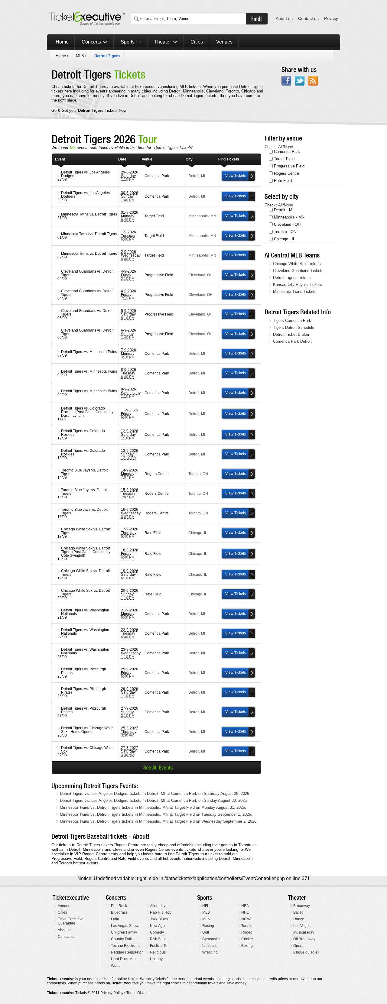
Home (62, 41)
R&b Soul (158, 939)
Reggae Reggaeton (127, 952)
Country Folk (121, 939)
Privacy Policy (111, 993)
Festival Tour (160, 946)
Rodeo (246, 932)
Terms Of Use (137, 993)
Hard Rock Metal (124, 959)
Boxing (247, 946)
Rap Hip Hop (160, 912)
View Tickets (235, 175)
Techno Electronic (125, 946)
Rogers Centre (286, 173)
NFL (205, 906)
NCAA (246, 919)
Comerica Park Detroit (292, 341)
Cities (196, 41)
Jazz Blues (159, 919)
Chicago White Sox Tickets (297, 263)
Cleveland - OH (287, 224)
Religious (158, 952)
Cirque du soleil (306, 952)
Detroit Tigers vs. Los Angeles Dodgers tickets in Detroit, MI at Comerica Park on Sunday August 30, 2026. (154, 800)
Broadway (301, 906)
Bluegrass (119, 912)
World (116, 966)
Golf (205, 932)
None (288, 146)
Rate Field (283, 180)
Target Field (284, 159)
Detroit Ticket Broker (291, 334)
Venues (224, 41)
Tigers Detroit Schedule (293, 327)
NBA (245, 906)
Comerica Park (287, 151)
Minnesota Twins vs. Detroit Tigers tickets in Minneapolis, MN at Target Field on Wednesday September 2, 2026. (159, 821)
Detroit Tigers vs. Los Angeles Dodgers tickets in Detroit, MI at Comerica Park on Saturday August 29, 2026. (155, 793)
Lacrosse (209, 946)
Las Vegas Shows (125, 926)
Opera (298, 946)
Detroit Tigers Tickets (292, 277)
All (280, 146)
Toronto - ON (285, 231)
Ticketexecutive (71, 897)
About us (284, 18)
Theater (162, 41)
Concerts (91, 41)
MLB (80, 55)
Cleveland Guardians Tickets (298, 270)
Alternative (158, 906)
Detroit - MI (284, 210)
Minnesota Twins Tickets (295, 291)
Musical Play (303, 932)
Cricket (247, 939)
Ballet (298, 912)
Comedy (157, 932)
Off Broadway (304, 939)
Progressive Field (289, 166)
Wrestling (210, 952)
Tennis (246, 926)
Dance (298, 919)
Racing (208, 926)
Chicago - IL (284, 239)
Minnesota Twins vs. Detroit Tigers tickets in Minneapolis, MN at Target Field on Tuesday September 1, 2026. (156, 814)
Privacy (331, 18)
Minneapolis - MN (289, 217)
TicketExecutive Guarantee (70, 921)
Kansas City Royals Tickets (297, 284)
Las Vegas (302, 926)
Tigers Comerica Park (292, 320)
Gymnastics (211, 939)
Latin (115, 919)
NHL (245, 912)
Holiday (156, 959)
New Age (157, 926)
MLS (206, 919)
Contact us (308, 18)
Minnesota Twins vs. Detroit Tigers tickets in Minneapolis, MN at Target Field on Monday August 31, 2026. (153, 807)
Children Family (124, 932)
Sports (128, 41)
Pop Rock (119, 906)
